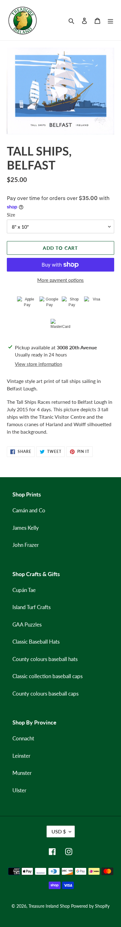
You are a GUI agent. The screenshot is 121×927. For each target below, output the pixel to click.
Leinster (21, 755)
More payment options (60, 280)
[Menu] (110, 20)
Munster (22, 773)
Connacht (23, 738)
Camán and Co (28, 510)
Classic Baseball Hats (36, 641)
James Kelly (25, 527)
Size (11, 214)
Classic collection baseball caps (47, 676)
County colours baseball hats (45, 659)
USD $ (59, 831)
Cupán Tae (24, 590)
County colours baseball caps (45, 693)
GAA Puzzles (27, 624)
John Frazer (25, 545)
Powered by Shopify (90, 906)
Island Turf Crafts (31, 607)
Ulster (19, 790)
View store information (38, 364)
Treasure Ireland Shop (49, 906)
